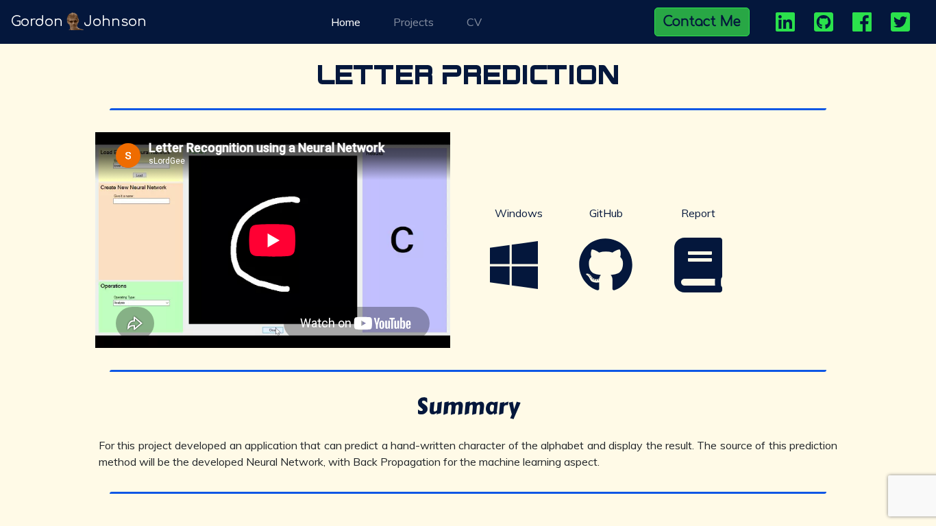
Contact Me (702, 21)
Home (348, 21)
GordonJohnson (79, 21)
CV (474, 22)
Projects (413, 22)
